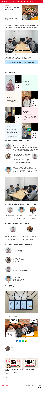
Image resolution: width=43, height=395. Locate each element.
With (33, 1)
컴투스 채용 (39, 385)
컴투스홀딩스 (28, 385)
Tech (24, 1)
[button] (36, 361)
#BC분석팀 (6, 18)
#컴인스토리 (16, 18)
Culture (10, 1)
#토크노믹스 (7, 19)
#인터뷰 (10, 18)
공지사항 (6, 388)
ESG (30, 1)
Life (21, 1)
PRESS (27, 1)
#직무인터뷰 (12, 18)
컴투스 (32, 385)
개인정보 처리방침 (10, 388)
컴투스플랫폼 (35, 385)
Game (18, 1)
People (14, 1)
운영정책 (3, 388)
